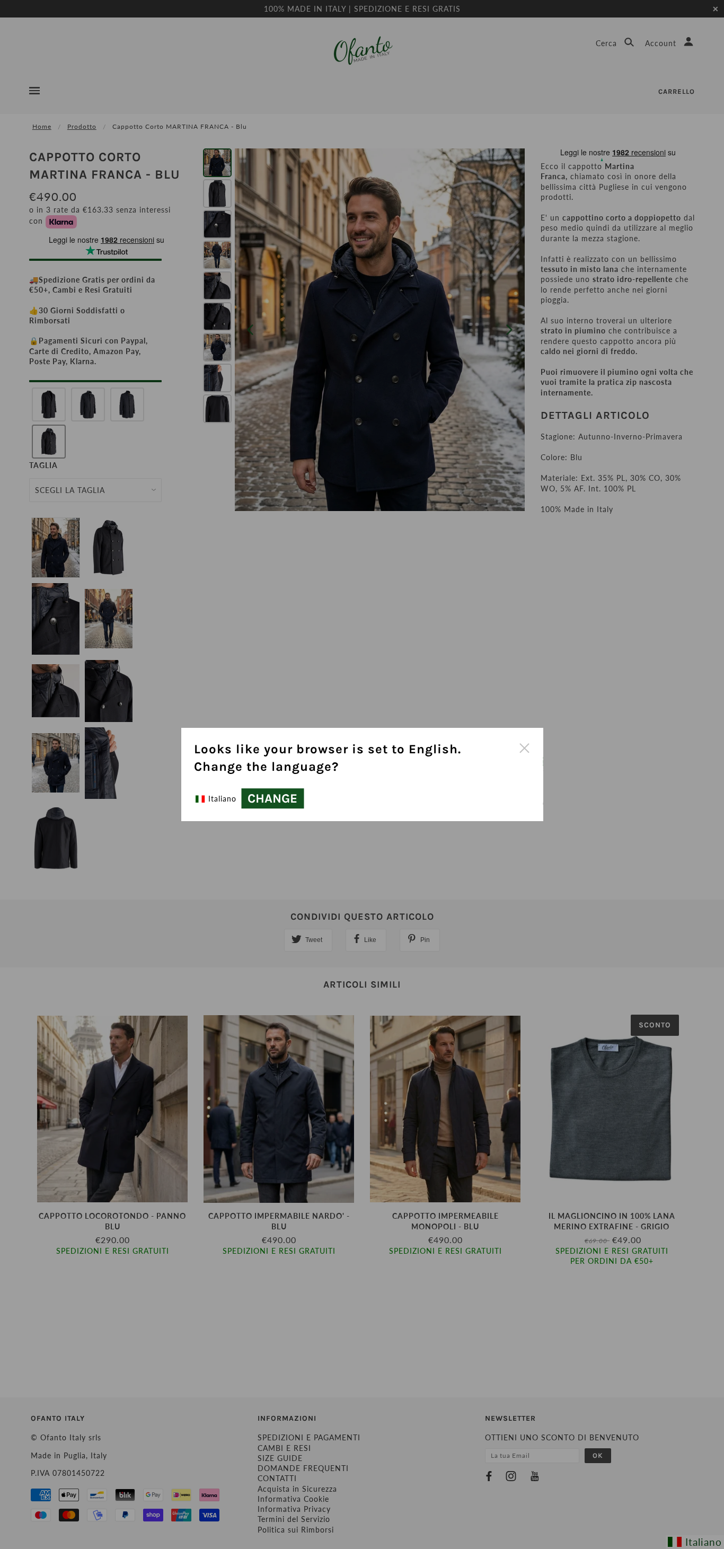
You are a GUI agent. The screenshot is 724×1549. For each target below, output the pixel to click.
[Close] (524, 747)
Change (272, 798)
